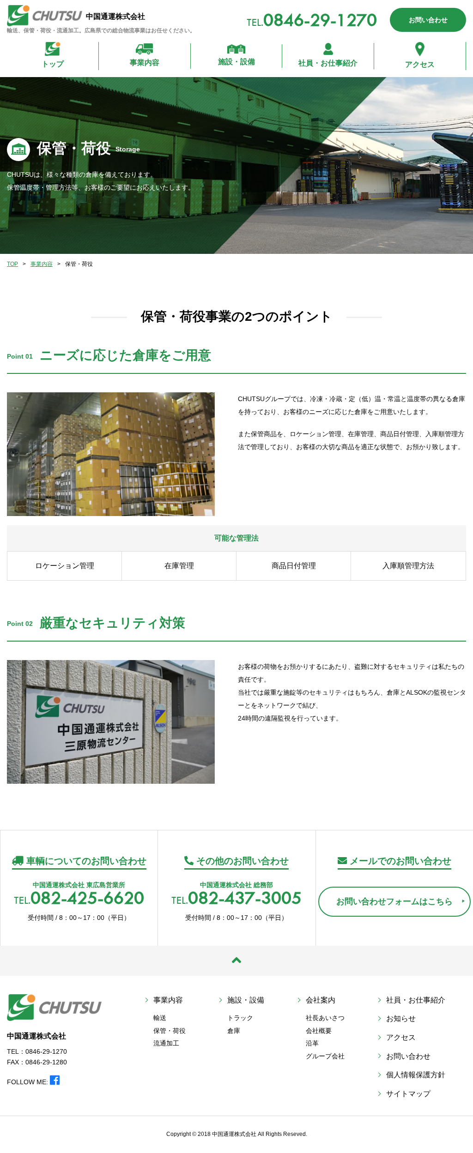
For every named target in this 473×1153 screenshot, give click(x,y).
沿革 (312, 1043)
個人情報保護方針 (415, 1075)
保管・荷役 (169, 1030)
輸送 (159, 1017)
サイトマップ (408, 1094)
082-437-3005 (245, 897)
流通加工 (166, 1043)
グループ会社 (325, 1056)
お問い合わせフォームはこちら (394, 901)
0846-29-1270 (320, 19)
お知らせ (401, 1018)
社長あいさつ (325, 1017)
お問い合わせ (428, 20)
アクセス (420, 64)
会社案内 (320, 1000)
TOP (12, 264)
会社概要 (319, 1030)
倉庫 (233, 1030)
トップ (53, 64)
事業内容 (144, 62)
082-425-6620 (87, 897)
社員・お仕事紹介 (328, 63)
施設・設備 (236, 62)
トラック (240, 1017)
